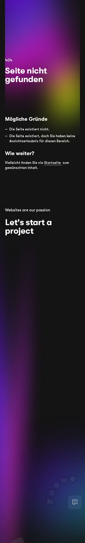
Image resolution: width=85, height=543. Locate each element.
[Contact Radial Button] (75, 502)
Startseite (53, 163)
